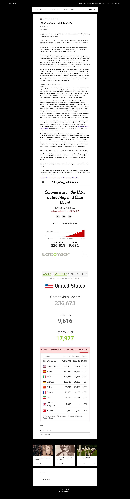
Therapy (42, 425)
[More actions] (89, 19)
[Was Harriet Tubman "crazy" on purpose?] (65, 450)
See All (95, 442)
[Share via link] (50, 430)
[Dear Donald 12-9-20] (87, 450)
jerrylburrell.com (10, 3)
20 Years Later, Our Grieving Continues (42, 458)
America (66, 9)
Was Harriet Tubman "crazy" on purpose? (64, 458)
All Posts (35, 9)
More (72, 9)
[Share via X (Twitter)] (44, 430)
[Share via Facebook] (40, 430)
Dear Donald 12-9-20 (84, 458)
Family (59, 9)
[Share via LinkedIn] (47, 430)
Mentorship (43, 9)
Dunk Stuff (52, 9)
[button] (124, 3)
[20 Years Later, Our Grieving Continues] (43, 450)
